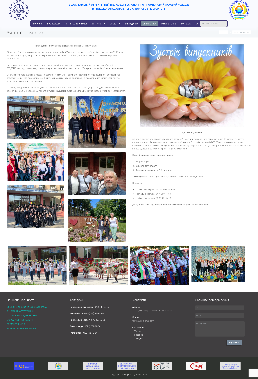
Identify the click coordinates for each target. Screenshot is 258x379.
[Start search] (197, 24)
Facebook (139, 335)
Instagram (139, 338)
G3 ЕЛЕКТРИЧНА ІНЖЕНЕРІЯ (21, 328)
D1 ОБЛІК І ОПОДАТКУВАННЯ (22, 315)
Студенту (115, 24)
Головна (37, 24)
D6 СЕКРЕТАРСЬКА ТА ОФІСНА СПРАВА (27, 307)
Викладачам (131, 24)
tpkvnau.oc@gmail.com (143, 321)
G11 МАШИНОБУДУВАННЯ (20, 311)
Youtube (138, 331)
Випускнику (149, 24)
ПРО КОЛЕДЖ (53, 24)
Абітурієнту (98, 24)
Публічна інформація (76, 24)
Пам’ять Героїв (168, 24)
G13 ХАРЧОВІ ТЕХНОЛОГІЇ (20, 320)
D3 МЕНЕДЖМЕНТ (16, 324)
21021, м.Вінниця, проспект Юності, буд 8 (152, 310)
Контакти (186, 24)
